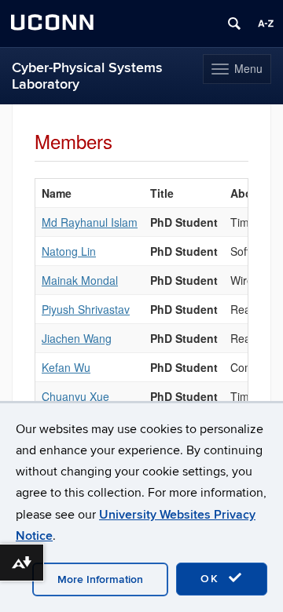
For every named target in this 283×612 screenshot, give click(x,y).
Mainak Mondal (80, 280)
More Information (100, 579)
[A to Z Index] (265, 23)
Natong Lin (69, 251)
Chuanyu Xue (75, 396)
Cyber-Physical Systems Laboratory (87, 76)
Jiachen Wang (77, 338)
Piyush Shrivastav (86, 309)
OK (212, 578)
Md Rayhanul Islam (90, 222)
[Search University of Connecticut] (234, 23)
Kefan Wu (66, 367)
